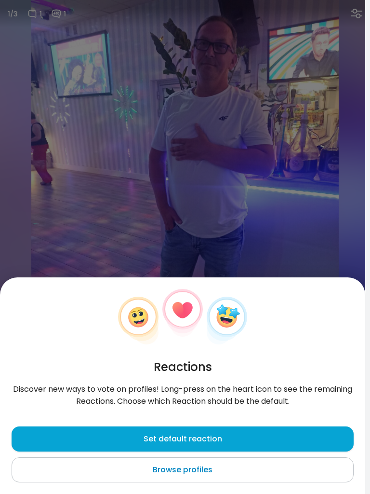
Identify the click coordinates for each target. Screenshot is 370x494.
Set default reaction (183, 438)
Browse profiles (182, 469)
